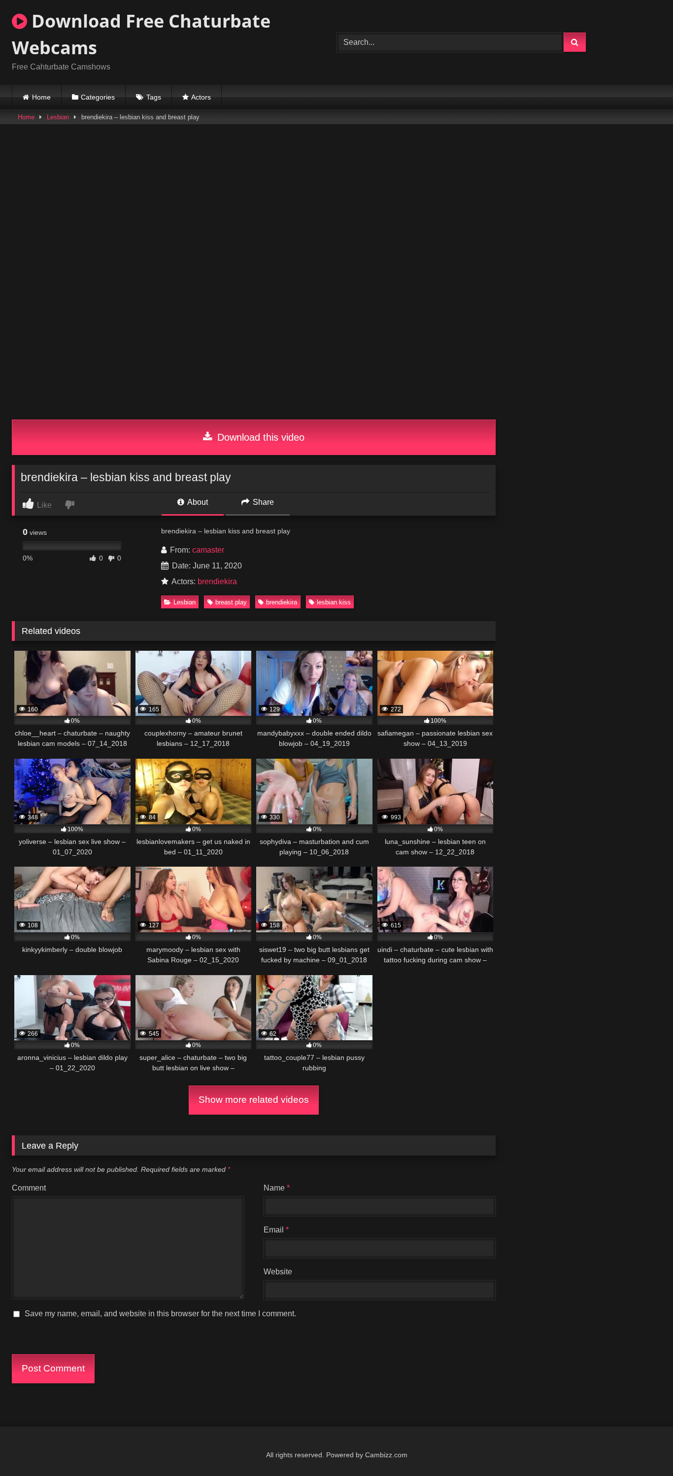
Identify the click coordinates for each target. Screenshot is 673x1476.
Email (276, 1230)
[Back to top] (642, 1446)
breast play (231, 602)
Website (278, 1271)
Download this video (259, 437)
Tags (153, 97)
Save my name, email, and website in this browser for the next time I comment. (160, 1313)
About (197, 502)
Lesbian (58, 117)
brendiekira (217, 581)
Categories (98, 97)
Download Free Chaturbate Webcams (141, 34)
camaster (208, 550)
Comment (29, 1188)
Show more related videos (254, 1099)
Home (41, 97)
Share (262, 502)
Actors (201, 97)
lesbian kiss (334, 602)
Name (277, 1188)
